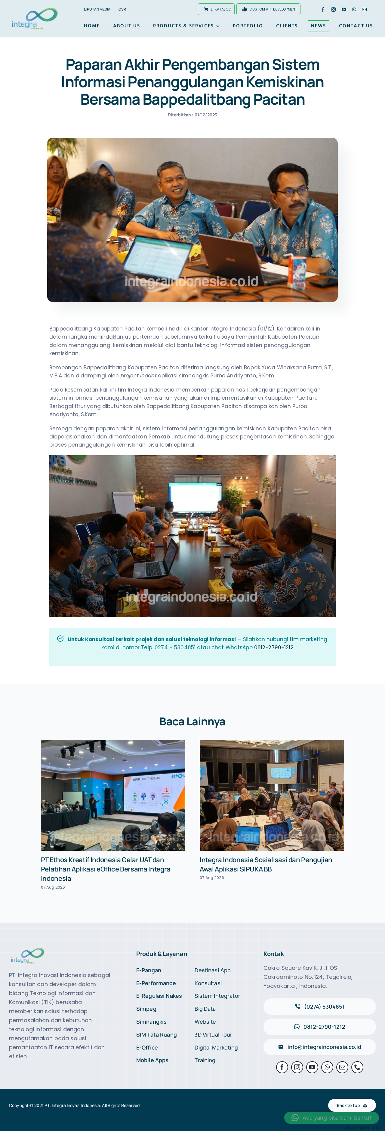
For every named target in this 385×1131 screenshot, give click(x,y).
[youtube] (344, 9)
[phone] (357, 1067)
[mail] (364, 9)
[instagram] (333, 9)
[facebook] (323, 9)
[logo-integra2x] (35, 8)
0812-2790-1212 (274, 647)
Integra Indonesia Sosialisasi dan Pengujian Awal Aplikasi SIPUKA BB (266, 864)
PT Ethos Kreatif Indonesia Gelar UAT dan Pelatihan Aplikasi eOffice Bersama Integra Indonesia (106, 869)
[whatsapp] (354, 9)
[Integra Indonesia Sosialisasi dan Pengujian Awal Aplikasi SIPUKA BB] (272, 795)
